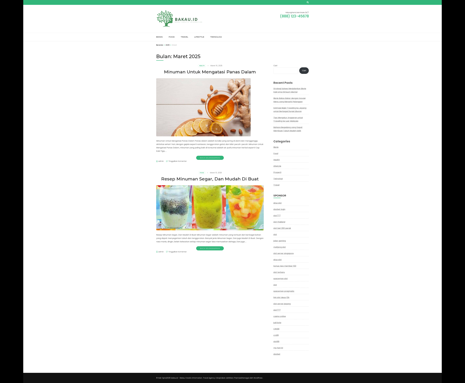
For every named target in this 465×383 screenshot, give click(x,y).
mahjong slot (279, 247)
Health (202, 66)
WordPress (258, 378)
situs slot (277, 203)
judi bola (277, 322)
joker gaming (279, 240)
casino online (279, 316)
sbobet (276, 354)
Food (172, 37)
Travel (184, 37)
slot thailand (279, 222)
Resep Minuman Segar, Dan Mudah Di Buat (210, 179)
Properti (277, 172)
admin (161, 161)
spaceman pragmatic (283, 291)
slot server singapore (283, 253)
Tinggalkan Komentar (177, 161)
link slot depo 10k (281, 297)
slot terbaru (279, 272)
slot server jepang (282, 303)
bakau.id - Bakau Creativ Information (186, 378)
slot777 (277, 215)
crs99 (276, 335)
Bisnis (159, 37)
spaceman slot (280, 278)
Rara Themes (235, 378)
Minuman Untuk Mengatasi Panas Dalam (210, 71)
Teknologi (216, 37)
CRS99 (276, 329)
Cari (275, 65)
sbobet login (279, 209)
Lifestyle (199, 37)
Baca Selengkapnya (210, 158)
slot (275, 234)
